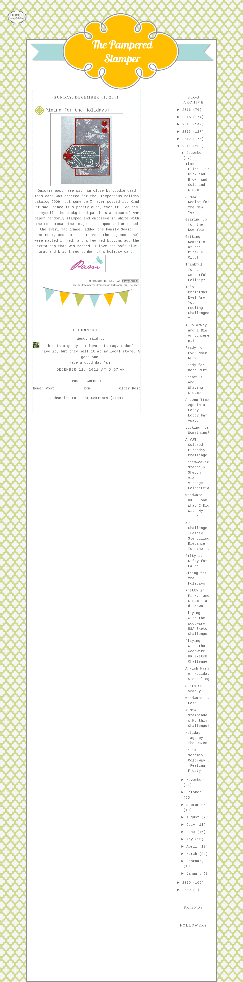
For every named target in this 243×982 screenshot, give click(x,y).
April (192, 847)
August (193, 817)
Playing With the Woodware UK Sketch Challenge (196, 651)
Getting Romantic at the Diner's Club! (195, 247)
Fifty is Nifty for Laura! (196, 561)
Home (87, 389)
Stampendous (110, 196)
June (191, 832)
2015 (187, 117)
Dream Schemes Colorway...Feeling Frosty (197, 760)
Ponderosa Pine (59, 224)
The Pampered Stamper (122, 51)
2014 (187, 124)
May (190, 839)
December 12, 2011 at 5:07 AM (91, 370)
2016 (187, 110)
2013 (187, 132)
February (195, 861)
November (195, 780)
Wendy (82, 339)
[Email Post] (118, 281)
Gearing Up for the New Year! (196, 225)
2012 (187, 139)
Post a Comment (87, 381)
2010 (187, 883)
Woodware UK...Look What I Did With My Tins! (197, 505)
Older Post (130, 389)
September (196, 805)
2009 (187, 890)
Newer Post (43, 389)
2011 (187, 146)
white (123, 219)
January (195, 874)
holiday (134, 285)
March (192, 854)
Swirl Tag (58, 230)
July (191, 825)
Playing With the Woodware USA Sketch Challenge (197, 623)
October (193, 792)
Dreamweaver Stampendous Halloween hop (104, 285)
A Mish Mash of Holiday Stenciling (197, 674)
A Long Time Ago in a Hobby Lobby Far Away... (197, 410)
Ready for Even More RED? (196, 353)
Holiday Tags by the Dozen (196, 738)
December (195, 153)
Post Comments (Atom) (101, 398)
